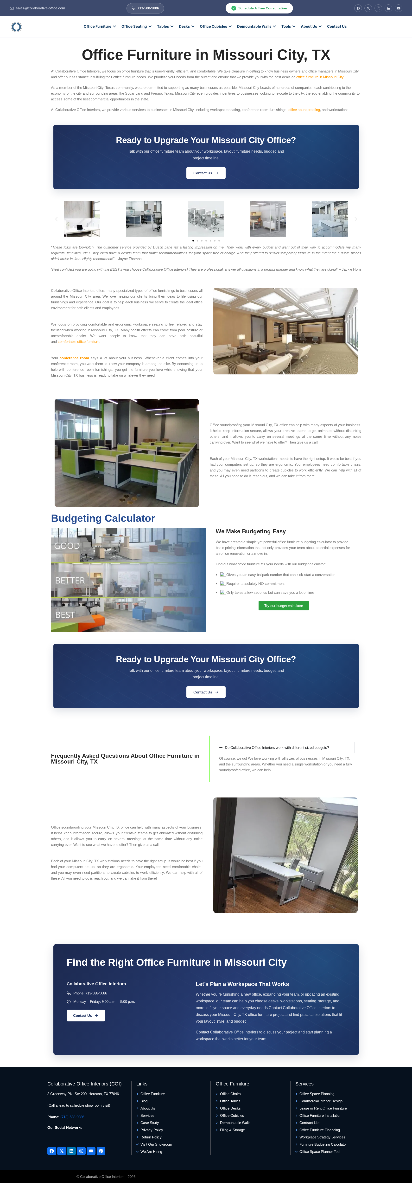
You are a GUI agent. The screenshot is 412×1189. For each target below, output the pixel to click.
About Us (309, 26)
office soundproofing (304, 110)
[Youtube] (91, 1151)
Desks (184, 26)
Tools (286, 26)
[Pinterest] (101, 1151)
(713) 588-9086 (72, 1117)
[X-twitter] (61, 1151)
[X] (368, 8)
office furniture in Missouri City (319, 77)
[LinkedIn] (388, 8)
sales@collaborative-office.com (40, 8)
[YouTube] (398, 8)
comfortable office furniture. (79, 342)
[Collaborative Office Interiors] (16, 27)
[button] (56, 219)
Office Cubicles (213, 26)
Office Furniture (97, 26)
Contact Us (337, 26)
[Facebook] (358, 8)
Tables (163, 26)
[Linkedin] (71, 1151)
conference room (74, 358)
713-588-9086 (96, 993)
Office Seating (134, 26)
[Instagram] (378, 8)
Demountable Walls (254, 26)
